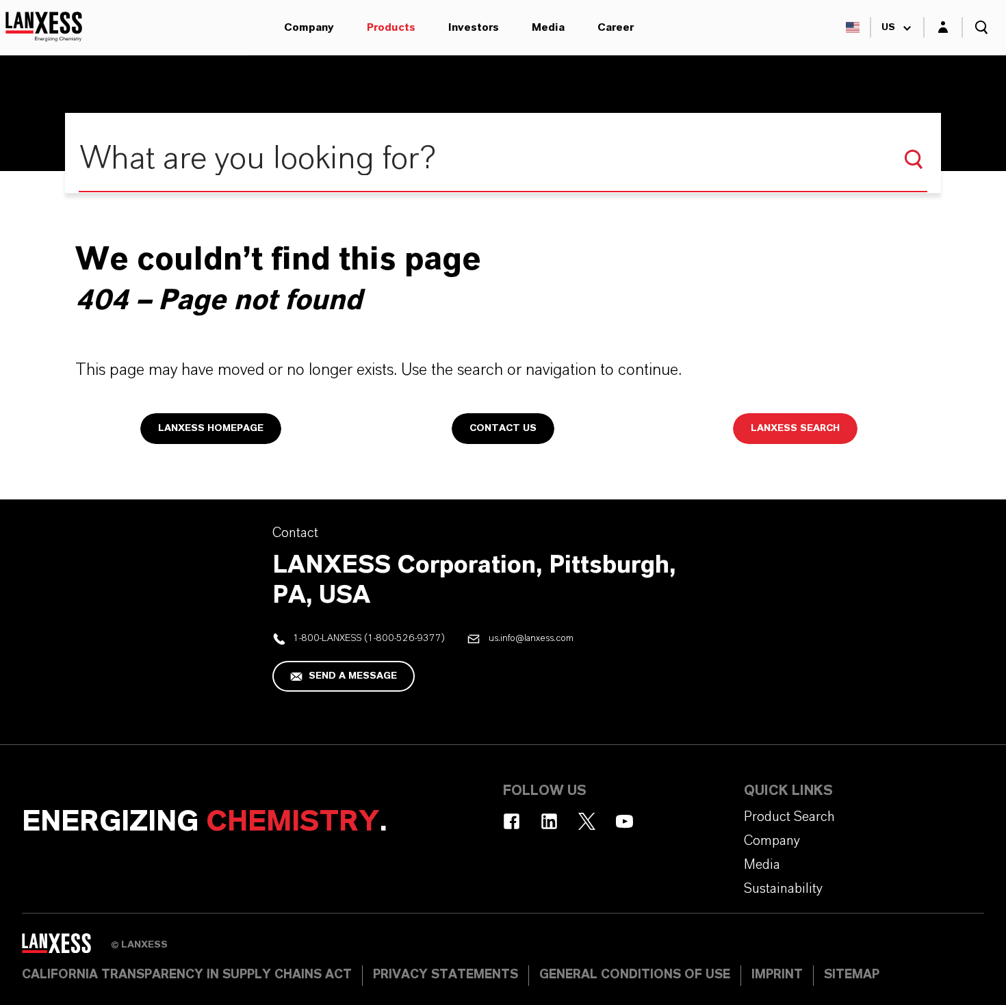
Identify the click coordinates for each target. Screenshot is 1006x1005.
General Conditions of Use (634, 975)
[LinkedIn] (549, 821)
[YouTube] (624, 821)
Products (391, 27)
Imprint (777, 975)
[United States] (852, 27)
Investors (473, 27)
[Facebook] (511, 821)
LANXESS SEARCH (795, 428)
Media (548, 27)
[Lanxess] (66, 947)
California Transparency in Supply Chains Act (187, 975)
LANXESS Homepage (210, 428)
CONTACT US (503, 428)
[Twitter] (586, 821)
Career (615, 27)
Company (309, 27)
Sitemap (851, 975)
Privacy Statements (445, 975)
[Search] (913, 159)
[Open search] (981, 27)
